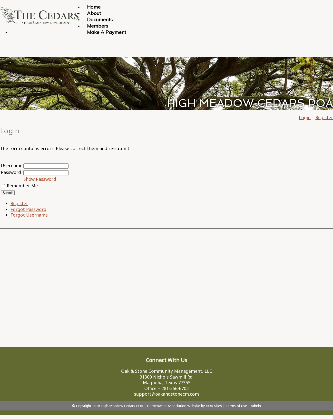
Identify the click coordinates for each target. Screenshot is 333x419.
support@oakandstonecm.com (166, 394)
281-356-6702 (175, 388)
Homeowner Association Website (173, 405)
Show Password (39, 179)
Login (305, 117)
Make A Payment (106, 32)
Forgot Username (29, 215)
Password (11, 172)
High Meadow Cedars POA (122, 405)
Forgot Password (28, 209)
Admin (256, 405)
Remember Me (22, 186)
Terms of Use (236, 405)
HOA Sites (214, 405)
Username (11, 165)
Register (324, 117)
